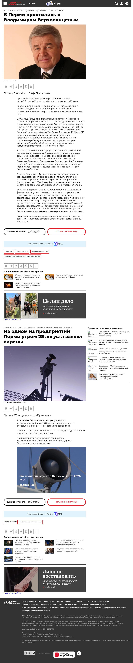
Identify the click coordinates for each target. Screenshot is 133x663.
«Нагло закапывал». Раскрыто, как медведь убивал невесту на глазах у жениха (113, 342)
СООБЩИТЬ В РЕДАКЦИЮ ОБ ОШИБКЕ (36, 611)
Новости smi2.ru (12, 319)
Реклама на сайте (64, 602)
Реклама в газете (82, 602)
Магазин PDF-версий (100, 602)
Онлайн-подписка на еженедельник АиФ (39, 605)
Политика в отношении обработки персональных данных (42, 635)
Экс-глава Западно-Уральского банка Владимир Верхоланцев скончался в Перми (28, 285)
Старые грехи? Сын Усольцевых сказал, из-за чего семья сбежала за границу (113, 368)
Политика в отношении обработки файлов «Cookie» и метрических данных (48, 636)
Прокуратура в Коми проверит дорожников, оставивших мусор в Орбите (28, 559)
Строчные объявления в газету (93, 605)
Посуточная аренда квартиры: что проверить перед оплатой (70, 550)
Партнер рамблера (44, 653)
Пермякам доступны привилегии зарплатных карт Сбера (69, 276)
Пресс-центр (49, 602)
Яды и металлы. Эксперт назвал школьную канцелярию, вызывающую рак (112, 377)
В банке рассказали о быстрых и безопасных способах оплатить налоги (28, 277)
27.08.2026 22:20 (10, 327)
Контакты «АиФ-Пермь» (68, 605)
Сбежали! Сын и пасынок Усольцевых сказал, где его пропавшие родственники (114, 334)
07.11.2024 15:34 (9, 11)
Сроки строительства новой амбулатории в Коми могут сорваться (26, 551)
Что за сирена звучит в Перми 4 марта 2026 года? (50, 477)
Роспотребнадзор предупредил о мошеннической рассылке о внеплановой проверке (70, 543)
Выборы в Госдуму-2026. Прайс (34, 608)
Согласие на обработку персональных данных (38, 633)
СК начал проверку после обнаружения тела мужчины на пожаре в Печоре (27, 543)
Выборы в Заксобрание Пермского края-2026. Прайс (71, 608)
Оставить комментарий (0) (66, 232)
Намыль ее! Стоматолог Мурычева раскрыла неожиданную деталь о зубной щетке (113, 351)
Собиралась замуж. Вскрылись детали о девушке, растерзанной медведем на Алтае (112, 359)
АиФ (24, 402)
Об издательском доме (31, 602)
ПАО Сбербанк (10, 81)
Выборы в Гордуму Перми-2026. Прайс (110, 608)
